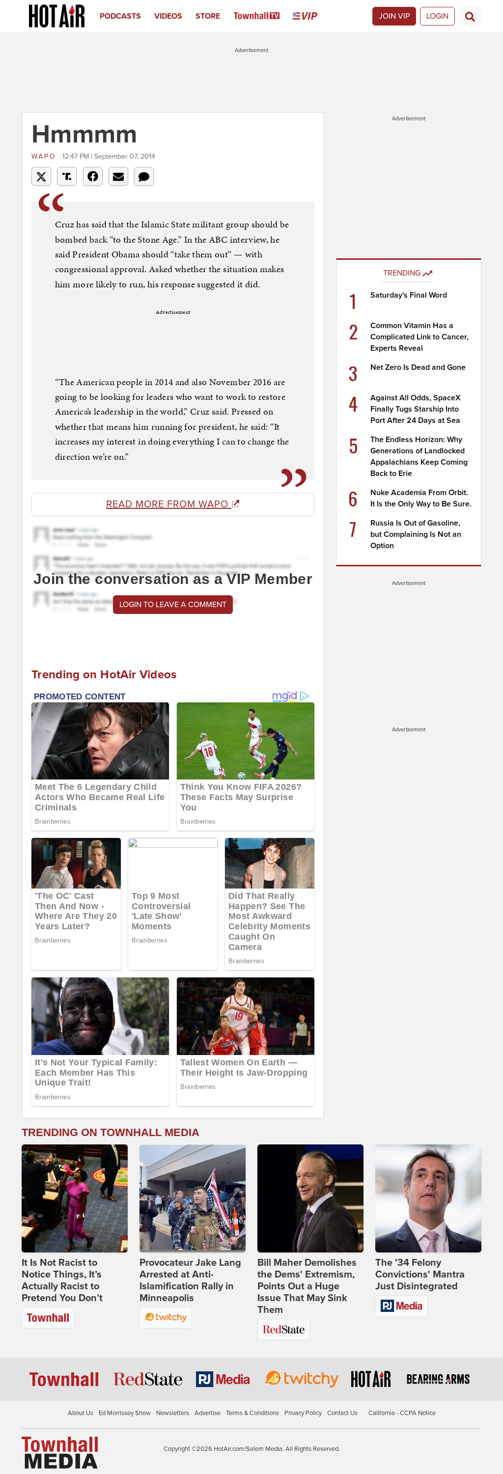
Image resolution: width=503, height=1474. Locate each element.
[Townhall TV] (263, 16)
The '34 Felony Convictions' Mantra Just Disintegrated (420, 1274)
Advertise (208, 1413)
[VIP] (312, 16)
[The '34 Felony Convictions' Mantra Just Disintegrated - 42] (428, 1198)
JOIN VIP (394, 16)
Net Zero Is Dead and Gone (418, 367)
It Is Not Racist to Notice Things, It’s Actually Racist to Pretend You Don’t (62, 1280)
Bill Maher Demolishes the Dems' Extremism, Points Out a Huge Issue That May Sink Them (307, 1286)
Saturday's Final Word (408, 295)
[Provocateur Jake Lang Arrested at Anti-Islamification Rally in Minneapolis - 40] (193, 1198)
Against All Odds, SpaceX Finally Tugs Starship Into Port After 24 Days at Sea (415, 409)
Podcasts (120, 16)
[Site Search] (470, 16)
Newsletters (172, 1413)
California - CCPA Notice (402, 1413)
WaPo (45, 156)
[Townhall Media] (60, 1452)
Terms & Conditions (252, 1413)
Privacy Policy (303, 1413)
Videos (168, 16)
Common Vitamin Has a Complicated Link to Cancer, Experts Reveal (419, 337)
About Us (80, 1413)
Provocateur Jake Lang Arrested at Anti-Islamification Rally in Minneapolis (190, 1280)
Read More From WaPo (168, 504)
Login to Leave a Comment (172, 605)
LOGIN (437, 16)
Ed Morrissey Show (125, 1413)
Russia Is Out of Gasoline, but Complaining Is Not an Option (415, 534)
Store (208, 16)
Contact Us (342, 1413)
